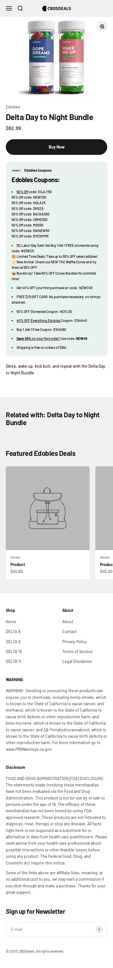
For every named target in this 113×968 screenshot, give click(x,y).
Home (11, 621)
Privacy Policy (74, 641)
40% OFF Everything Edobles (39, 320)
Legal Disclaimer (77, 661)
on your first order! (38, 338)
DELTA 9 (13, 641)
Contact (69, 631)
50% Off (23, 192)
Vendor (15, 557)
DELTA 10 (14, 651)
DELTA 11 (13, 661)
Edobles (13, 106)
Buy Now (57, 146)
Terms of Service (77, 651)
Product (17, 564)
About (67, 621)
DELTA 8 (13, 631)
